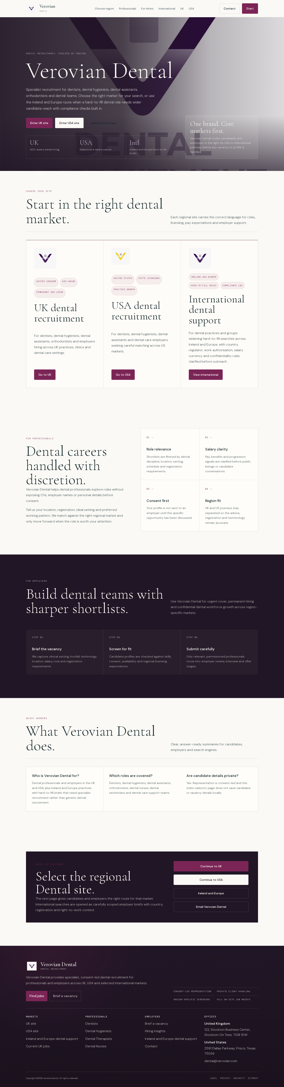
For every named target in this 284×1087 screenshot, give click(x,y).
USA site (32, 1031)
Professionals (127, 8)
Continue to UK (211, 866)
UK (182, 8)
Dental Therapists (98, 1039)
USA (191, 8)
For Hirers (147, 8)
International (167, 8)
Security (239, 1078)
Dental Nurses (95, 1046)
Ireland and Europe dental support (52, 1039)
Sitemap (253, 1078)
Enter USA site (69, 123)
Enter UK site (39, 123)
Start (250, 8)
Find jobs (37, 996)
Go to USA (123, 375)
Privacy (225, 1078)
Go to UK (44, 375)
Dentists (91, 1023)
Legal (213, 1078)
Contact (230, 8)
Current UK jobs (38, 1046)
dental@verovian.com (220, 1061)
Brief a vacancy (65, 996)
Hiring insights (155, 1031)
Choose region (104, 8)
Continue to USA (211, 880)
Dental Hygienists (98, 1031)
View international (205, 375)
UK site (31, 1023)
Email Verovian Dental (211, 907)
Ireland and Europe (103, 123)
